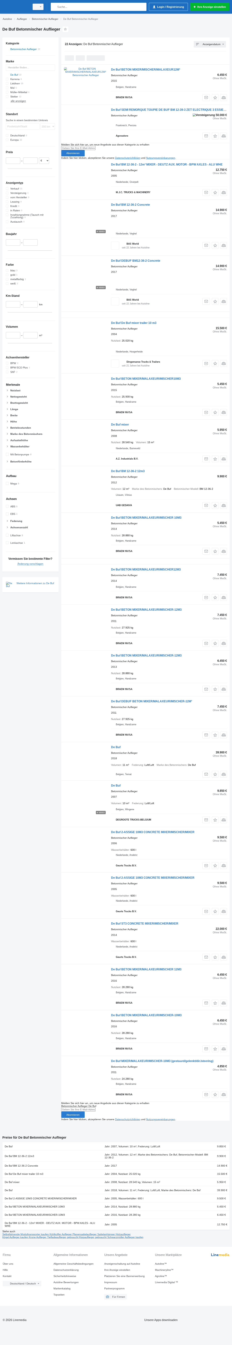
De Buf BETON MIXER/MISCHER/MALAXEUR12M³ (145, 69)
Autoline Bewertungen (66, 1282)
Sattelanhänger (106, 1234)
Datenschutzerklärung (66, 1269)
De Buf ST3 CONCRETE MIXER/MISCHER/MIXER (144, 923)
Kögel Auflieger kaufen (15, 1237)
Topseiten (59, 1294)
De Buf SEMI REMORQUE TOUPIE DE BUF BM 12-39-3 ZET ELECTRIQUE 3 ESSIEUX (169, 109)
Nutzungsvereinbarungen (160, 157)
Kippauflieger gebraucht (93, 1237)
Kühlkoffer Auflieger (60, 1234)
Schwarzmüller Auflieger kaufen (125, 1237)
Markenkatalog (62, 1288)
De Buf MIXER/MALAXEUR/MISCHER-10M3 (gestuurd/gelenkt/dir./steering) (162, 1061)
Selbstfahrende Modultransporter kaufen (25, 1234)
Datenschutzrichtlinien (127, 157)
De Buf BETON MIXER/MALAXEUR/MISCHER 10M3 (146, 517)
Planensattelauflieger (84, 1234)
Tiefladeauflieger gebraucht (63, 1237)
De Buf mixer (120, 424)
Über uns (8, 1263)
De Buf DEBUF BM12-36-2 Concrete (135, 260)
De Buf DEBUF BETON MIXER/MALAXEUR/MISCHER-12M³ (151, 701)
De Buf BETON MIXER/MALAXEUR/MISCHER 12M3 (146, 969)
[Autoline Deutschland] (15, 7)
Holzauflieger (123, 1234)
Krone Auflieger (38, 1237)
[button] (215, 97)
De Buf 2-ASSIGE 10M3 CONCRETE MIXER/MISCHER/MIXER (152, 832)
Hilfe (5, 1269)
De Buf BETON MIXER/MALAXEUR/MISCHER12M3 (146, 569)
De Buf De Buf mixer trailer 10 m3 (133, 322)
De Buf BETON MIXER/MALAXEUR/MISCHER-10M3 (146, 1015)
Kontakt (7, 1276)
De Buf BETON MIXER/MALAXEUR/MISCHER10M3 (146, 378)
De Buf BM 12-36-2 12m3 (128, 471)
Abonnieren (73, 153)
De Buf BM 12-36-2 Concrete (130, 204)
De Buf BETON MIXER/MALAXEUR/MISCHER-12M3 (146, 609)
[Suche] (54, 7)
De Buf (116, 747)
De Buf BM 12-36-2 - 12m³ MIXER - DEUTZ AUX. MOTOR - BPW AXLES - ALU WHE (167, 164)
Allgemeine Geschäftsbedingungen (73, 1263)
